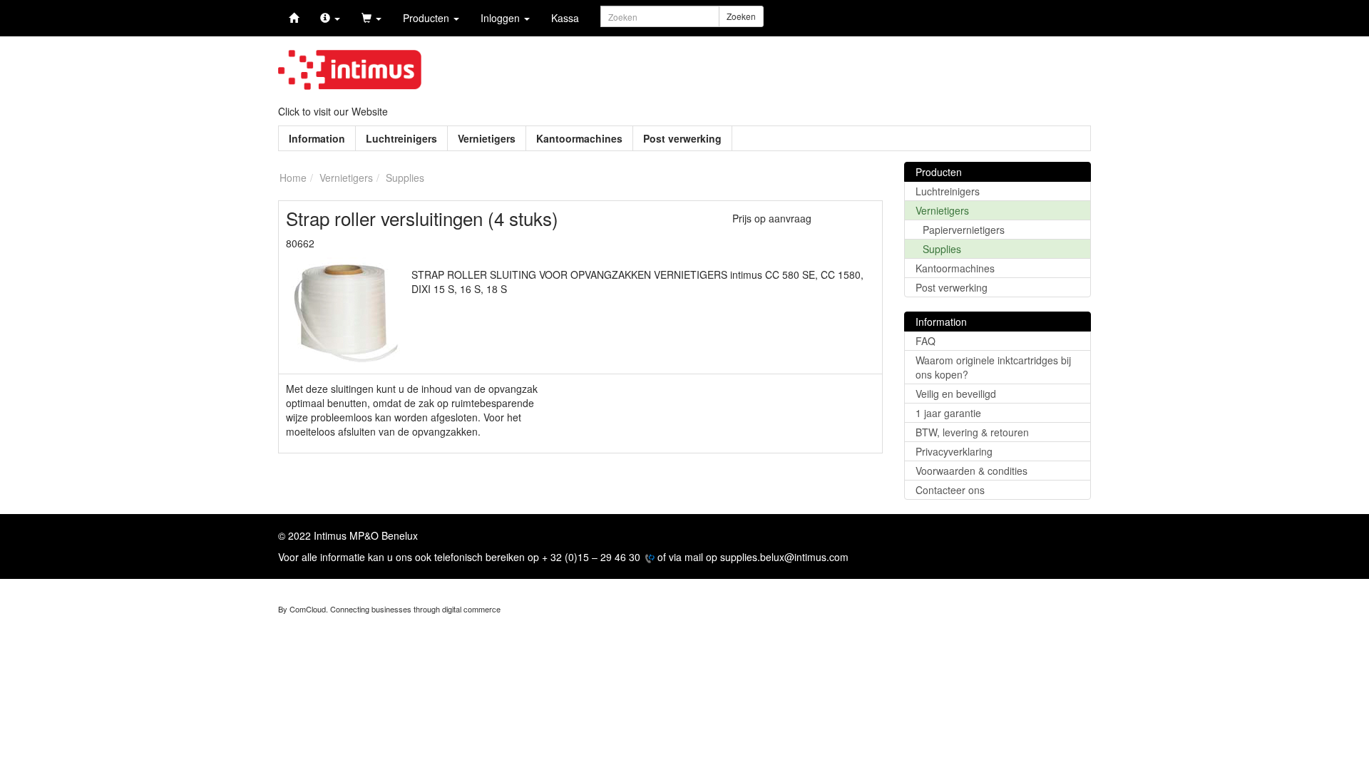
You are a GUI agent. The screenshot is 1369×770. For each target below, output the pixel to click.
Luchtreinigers (401, 138)
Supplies (942, 249)
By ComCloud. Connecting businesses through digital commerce (389, 609)
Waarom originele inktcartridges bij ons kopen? (993, 367)
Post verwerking (682, 138)
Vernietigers (487, 138)
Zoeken (741, 16)
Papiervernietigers (964, 229)
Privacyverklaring (954, 451)
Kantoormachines (579, 138)
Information (317, 138)
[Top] (293, 18)
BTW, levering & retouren (972, 432)
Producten (939, 172)
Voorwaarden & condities (971, 470)
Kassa (565, 18)
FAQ (925, 341)
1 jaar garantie (948, 413)
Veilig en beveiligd (956, 393)
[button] (330, 18)
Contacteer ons (950, 490)
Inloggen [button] (502, 18)
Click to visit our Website (333, 111)
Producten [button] (427, 18)
